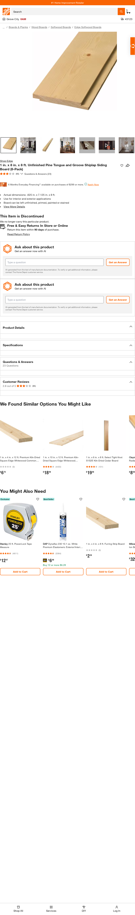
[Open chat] (132, 46)
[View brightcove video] (87, 145)
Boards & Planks (18, 27)
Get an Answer (118, 262)
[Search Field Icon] (121, 11)
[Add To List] (121, 165)
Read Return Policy (18, 234)
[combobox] (64, 11)
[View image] (8, 145)
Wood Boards (39, 27)
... (3, 27)
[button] (67, 328)
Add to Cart (20, 571)
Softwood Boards (61, 27)
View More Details (14, 206)
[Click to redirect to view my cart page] (128, 11)
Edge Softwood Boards (87, 27)
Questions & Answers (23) (37, 173)
